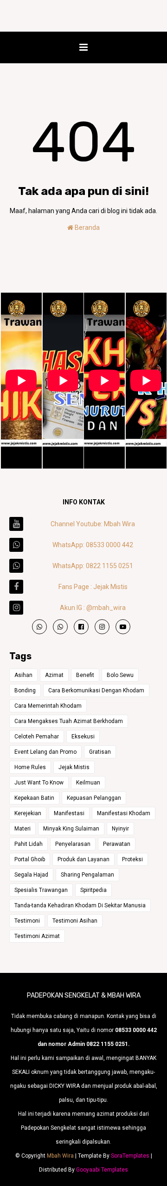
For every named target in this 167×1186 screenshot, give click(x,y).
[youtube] (123, 626)
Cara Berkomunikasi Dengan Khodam (96, 690)
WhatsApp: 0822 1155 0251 (92, 566)
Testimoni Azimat (37, 936)
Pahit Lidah (28, 844)
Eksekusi (83, 736)
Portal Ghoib (29, 859)
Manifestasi (69, 813)
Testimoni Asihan (74, 921)
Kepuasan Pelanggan (94, 798)
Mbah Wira (60, 1155)
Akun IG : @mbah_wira (93, 607)
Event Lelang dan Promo (45, 752)
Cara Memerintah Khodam (48, 706)
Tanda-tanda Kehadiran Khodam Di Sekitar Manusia (80, 905)
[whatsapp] (39, 626)
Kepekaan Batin (34, 798)
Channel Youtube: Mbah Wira (93, 524)
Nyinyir (120, 828)
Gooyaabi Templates (102, 1169)
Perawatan (116, 844)
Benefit (85, 675)
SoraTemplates (130, 1155)
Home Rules (30, 767)
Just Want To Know (39, 782)
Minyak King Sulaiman (71, 828)
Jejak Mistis (74, 767)
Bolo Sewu (120, 675)
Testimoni (27, 921)
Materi (22, 828)
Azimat (54, 675)
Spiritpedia (93, 890)
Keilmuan (88, 782)
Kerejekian (27, 813)
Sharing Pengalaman (87, 874)
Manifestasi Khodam (123, 813)
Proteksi (132, 859)
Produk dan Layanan (83, 859)
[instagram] (102, 626)
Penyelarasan (72, 844)
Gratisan (100, 752)
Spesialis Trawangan (41, 890)
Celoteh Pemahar (36, 736)
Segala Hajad (31, 874)
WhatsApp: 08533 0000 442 (92, 545)
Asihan (23, 675)
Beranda (86, 227)
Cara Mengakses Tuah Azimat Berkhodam (68, 721)
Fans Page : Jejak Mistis (93, 586)
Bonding (25, 690)
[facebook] (81, 626)
